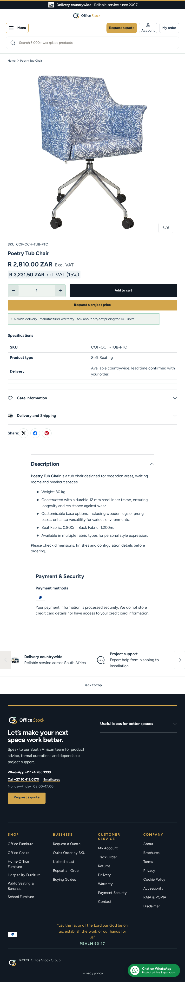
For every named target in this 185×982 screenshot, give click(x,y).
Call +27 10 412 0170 (23, 779)
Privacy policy (92, 973)
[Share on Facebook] (35, 433)
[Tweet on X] (23, 433)
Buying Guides (64, 879)
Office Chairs (18, 853)
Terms (148, 861)
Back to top (93, 685)
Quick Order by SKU (69, 853)
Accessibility (153, 888)
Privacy (149, 870)
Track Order (107, 857)
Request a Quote (66, 844)
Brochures (151, 853)
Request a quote (27, 797)
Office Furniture (20, 844)
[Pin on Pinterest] (47, 433)
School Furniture (21, 897)
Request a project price (92, 305)
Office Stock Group (45, 960)
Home (12, 60)
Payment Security (112, 893)
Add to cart (123, 290)
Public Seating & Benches (21, 886)
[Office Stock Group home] (34, 720)
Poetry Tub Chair (31, 60)
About (148, 844)
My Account (108, 848)
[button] (169, 28)
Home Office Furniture (18, 864)
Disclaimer (151, 906)
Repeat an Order (66, 870)
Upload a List (63, 861)
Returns (104, 866)
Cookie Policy (154, 879)
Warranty (105, 884)
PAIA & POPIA (154, 897)
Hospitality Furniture (24, 875)
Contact (105, 901)
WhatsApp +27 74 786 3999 (29, 772)
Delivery (104, 875)
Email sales (51, 779)
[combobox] (92, 43)
